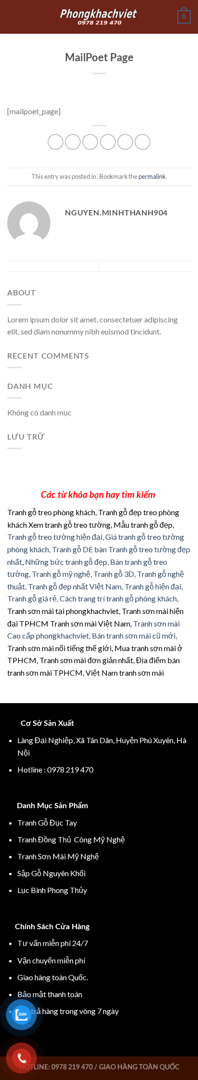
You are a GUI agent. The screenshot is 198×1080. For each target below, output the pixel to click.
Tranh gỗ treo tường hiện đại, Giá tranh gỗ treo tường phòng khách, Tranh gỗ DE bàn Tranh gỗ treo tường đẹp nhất (98, 549)
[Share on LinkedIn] (142, 142)
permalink (152, 176)
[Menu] (13, 16)
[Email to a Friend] (108, 142)
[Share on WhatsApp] (55, 142)
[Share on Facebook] (73, 142)
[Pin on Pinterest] (125, 142)
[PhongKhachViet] (99, 16)
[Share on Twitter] (90, 142)
